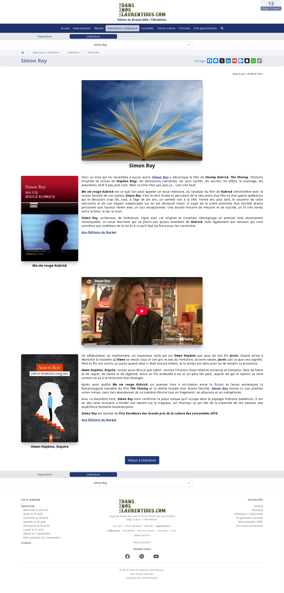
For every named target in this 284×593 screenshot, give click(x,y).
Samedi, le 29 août (34, 522)
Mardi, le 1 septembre (37, 533)
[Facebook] (127, 556)
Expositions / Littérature (122, 28)
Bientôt (99, 28)
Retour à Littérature (142, 460)
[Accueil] (22, 52)
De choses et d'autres (249, 526)
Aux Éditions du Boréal (99, 232)
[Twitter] (141, 556)
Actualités (147, 28)
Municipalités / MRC (250, 522)
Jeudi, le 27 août (33, 514)
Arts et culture (166, 28)
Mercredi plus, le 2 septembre (41, 537)
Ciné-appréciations (205, 28)
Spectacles (28, 506)
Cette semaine (82, 28)
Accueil (65, 28)
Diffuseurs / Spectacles (249, 514)
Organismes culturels (249, 518)
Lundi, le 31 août (33, 529)
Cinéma (26, 543)
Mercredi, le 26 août (35, 510)
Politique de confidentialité (142, 577)
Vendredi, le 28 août (35, 518)
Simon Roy (93, 52)
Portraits (184, 28)
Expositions (45, 36)
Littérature (93, 36)
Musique (257, 510)
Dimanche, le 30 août (36, 526)
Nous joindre (141, 542)
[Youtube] (156, 556)
